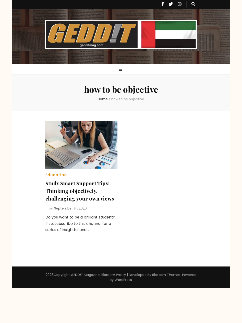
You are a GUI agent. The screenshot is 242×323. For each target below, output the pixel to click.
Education (56, 175)
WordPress (123, 279)
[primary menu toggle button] (121, 69)
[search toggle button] (193, 4)
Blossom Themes (166, 274)
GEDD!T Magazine (85, 274)
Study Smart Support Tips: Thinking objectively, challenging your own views (79, 191)
